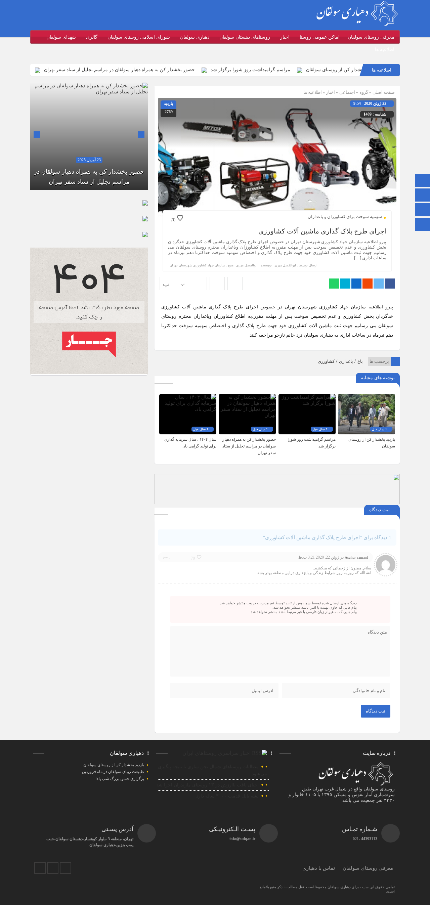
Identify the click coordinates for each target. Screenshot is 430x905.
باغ (360, 361)
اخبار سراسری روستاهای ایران (216, 753)
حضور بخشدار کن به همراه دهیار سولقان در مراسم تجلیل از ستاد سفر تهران (145, 69)
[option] (89, 136)
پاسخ (166, 557)
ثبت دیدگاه (375, 711)
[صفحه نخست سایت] (422, 180)
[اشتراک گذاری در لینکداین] (356, 283)
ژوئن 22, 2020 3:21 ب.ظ (318, 557)
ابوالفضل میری (285, 265)
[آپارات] (422, 210)
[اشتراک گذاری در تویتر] (379, 283)
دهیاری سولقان (194, 37)
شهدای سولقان (61, 37)
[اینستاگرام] (422, 225)
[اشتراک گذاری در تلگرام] (345, 283)
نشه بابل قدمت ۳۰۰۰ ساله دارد (227, 796)
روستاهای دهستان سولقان (244, 37)
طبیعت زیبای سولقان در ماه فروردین (113, 771)
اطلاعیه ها (384, 49)
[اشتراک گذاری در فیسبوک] (390, 283)
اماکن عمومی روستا (320, 37)
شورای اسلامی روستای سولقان (139, 37)
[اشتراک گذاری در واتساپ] (334, 283)
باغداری (346, 361)
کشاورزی (326, 361)
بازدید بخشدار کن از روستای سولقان (113, 765)
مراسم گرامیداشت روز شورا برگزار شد (276, 69)
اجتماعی (347, 92)
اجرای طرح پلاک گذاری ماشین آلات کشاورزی (322, 231)
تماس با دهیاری (318, 868)
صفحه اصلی (383, 92)
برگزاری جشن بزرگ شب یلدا (119, 778)
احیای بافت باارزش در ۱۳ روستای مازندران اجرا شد (207, 784)
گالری (91, 37)
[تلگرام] (422, 195)
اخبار (285, 37)
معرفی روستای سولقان (371, 37)
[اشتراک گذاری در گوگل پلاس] (367, 283)
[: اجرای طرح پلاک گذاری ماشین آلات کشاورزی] (217, 283)
